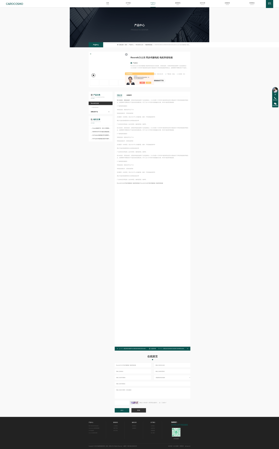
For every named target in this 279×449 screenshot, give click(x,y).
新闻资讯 (177, 3)
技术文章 (202, 3)
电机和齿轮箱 (148, 44)
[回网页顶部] (275, 94)
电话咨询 (275, 100)
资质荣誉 (153, 430)
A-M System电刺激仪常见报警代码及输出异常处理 (101, 135)
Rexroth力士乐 (139, 44)
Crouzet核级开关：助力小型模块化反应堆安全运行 (101, 128)
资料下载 (115, 428)
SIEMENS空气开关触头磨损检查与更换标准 (101, 131)
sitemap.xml (187, 446)
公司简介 (153, 425)
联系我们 (252, 3)
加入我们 (153, 432)
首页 (107, 3)
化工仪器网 (175, 446)
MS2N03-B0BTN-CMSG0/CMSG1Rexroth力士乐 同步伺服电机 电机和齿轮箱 (144, 348)
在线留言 (227, 3)
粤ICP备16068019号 (132, 446)
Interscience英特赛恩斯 (94, 428)
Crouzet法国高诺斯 (93, 432)
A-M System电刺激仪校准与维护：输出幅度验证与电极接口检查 (101, 138)
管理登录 (182, 446)
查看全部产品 (94, 111)
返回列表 (153, 348)
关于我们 (128, 3)
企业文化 (153, 428)
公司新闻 (115, 425)
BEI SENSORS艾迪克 (93, 425)
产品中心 (153, 3)
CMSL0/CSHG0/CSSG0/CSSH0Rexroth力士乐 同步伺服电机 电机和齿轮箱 (182, 348)
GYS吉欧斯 (91, 430)
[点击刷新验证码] (134, 402)
